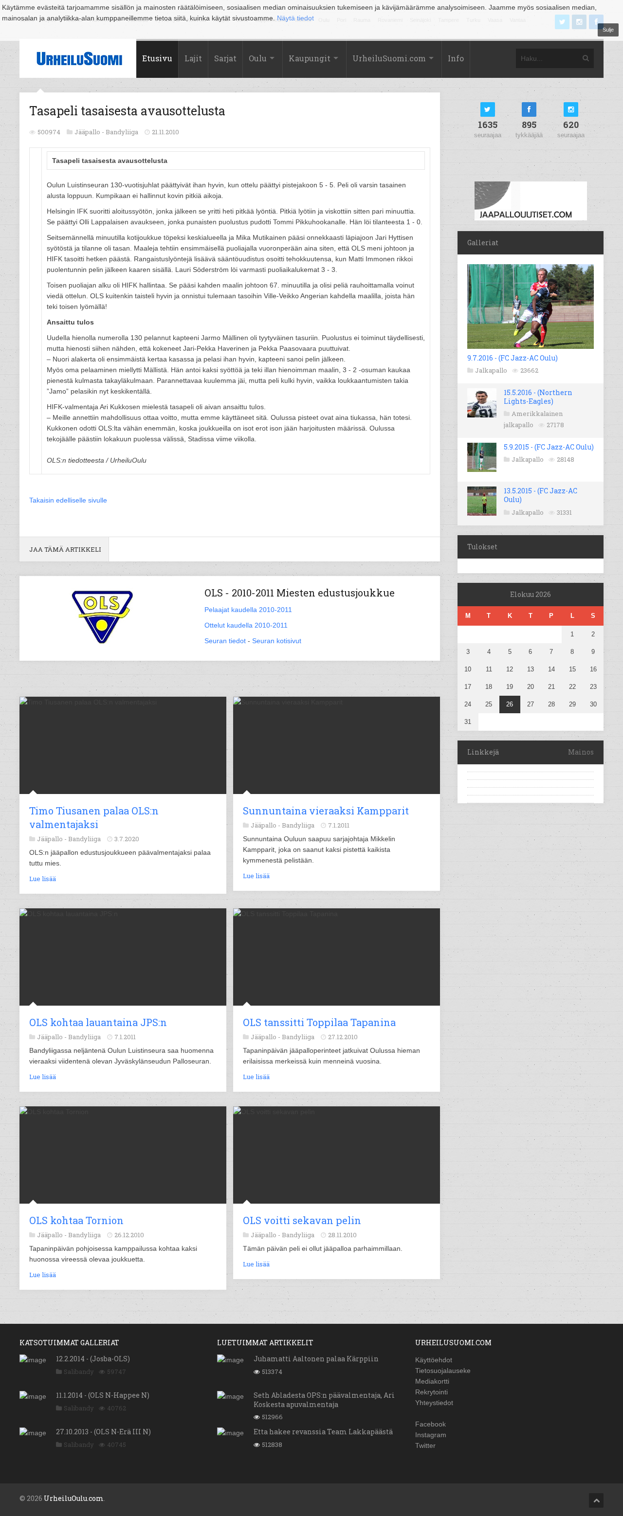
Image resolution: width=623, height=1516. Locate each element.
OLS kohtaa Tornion (76, 1220)
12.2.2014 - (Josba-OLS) (93, 1358)
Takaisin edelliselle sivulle (68, 500)
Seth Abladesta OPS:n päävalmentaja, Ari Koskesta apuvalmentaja (324, 1399)
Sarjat (225, 58)
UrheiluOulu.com (74, 1498)
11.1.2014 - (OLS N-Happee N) (102, 1395)
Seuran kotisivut (276, 641)
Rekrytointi (431, 1392)
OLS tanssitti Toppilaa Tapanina (319, 1022)
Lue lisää (42, 878)
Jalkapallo (491, 370)
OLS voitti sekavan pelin (302, 1220)
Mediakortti (432, 1381)
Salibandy (79, 1371)
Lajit (193, 58)
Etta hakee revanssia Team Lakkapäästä (323, 1431)
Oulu (258, 58)
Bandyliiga (122, 131)
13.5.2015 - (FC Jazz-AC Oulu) (540, 495)
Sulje (608, 30)
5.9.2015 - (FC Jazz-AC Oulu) (549, 446)
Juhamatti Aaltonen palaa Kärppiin (316, 1358)
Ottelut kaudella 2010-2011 (246, 625)
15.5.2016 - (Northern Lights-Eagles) (538, 397)
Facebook (430, 1424)
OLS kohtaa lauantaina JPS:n (98, 1022)
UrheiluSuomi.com (389, 58)
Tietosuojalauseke (443, 1370)
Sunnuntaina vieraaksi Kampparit (326, 810)
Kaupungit (309, 58)
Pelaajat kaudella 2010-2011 (248, 610)
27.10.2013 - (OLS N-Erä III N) (103, 1431)
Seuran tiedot (225, 641)
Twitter (425, 1445)
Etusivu (157, 58)
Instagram (430, 1435)
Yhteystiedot (434, 1403)
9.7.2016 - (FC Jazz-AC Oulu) (512, 357)
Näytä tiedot (295, 18)
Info (456, 58)
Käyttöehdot (433, 1360)
